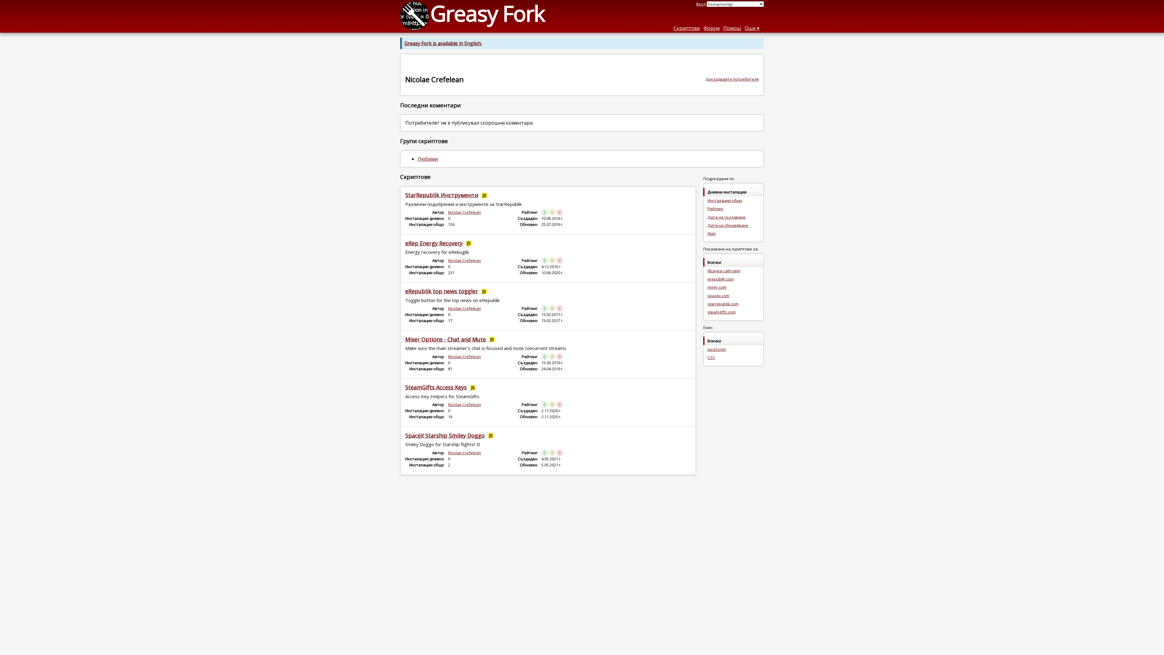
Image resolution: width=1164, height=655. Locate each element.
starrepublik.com (722, 304)
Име (711, 233)
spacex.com (718, 295)
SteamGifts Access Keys (436, 387)
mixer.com (716, 287)
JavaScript (716, 349)
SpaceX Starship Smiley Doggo (445, 435)
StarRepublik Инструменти (441, 195)
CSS (711, 357)
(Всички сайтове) (724, 271)
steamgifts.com (721, 312)
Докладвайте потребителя (732, 79)
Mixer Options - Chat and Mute (445, 339)
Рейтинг (715, 208)
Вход (701, 4)
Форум (712, 28)
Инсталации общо (724, 200)
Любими (427, 159)
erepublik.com (720, 279)
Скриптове (687, 28)
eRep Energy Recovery (434, 243)
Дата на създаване (726, 217)
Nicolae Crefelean (464, 212)
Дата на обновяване (727, 225)
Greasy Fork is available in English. (443, 43)
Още (750, 28)
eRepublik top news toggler (441, 291)
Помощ (732, 28)
